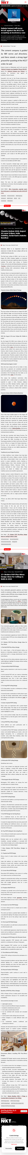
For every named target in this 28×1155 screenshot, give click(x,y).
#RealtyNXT (10, 200)
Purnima (3, 266)
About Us (20, 1125)
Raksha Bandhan (16, 428)
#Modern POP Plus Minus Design (8, 1105)
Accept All (20, 1148)
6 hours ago (11, 571)
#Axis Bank (3, 195)
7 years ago (17, 25)
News (11, 1125)
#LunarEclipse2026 (14, 539)
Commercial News (6, 46)
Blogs (3, 245)
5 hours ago (11, 228)
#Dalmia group (19, 195)
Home (2, 1125)
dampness (24, 1065)
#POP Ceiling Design (5, 1103)
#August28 (14, 541)
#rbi (19, 198)
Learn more (14, 1144)
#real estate (3, 200)
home (19, 600)
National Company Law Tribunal (15, 71)
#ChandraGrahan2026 (6, 541)
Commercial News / (9, 25)
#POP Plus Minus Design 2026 (17, 1103)
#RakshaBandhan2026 (6, 544)
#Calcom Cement (10, 195)
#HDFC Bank (10, 198)
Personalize (9, 1148)
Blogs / (6, 228)
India (11, 347)
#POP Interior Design (15, 1100)
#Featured (3, 198)
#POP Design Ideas (5, 1100)
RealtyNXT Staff (19, 228)
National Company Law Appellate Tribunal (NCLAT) (14, 69)
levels (23, 697)
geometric (19, 897)
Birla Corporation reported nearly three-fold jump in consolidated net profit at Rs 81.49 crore (14, 191)
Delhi (12, 374)
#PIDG (15, 198)
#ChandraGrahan (5, 539)
